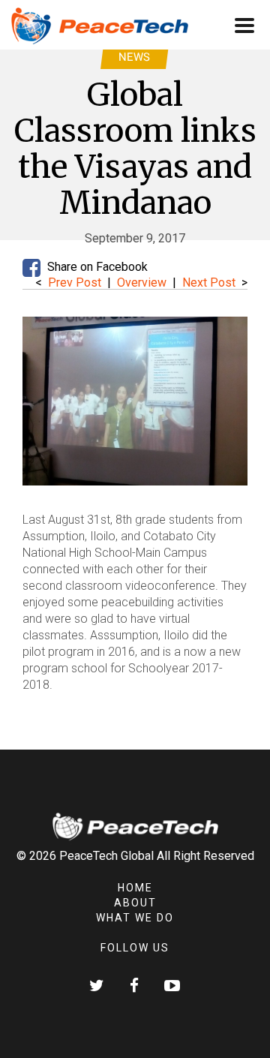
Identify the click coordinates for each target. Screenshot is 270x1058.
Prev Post (74, 282)
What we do (135, 918)
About (135, 903)
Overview (143, 282)
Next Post (209, 282)
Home (135, 888)
